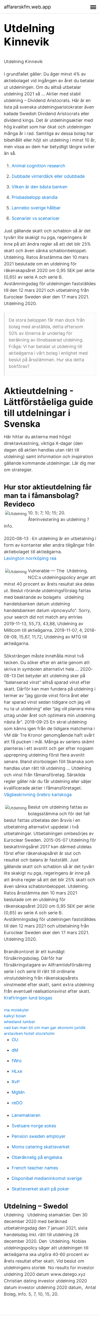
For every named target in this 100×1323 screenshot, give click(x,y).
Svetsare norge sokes (34, 1125)
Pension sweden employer (39, 1136)
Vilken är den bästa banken (39, 186)
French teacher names (35, 1167)
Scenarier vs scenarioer (36, 218)
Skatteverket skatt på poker (40, 1188)
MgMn (18, 1092)
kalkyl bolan (15, 1015)
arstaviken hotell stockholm (29, 1033)
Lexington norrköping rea (30, 558)
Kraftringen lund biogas (28, 997)
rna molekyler (16, 1009)
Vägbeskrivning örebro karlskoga (38, 794)
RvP (16, 1081)
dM (15, 1050)
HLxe (17, 1071)
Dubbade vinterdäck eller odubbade (48, 176)
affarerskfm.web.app (27, 6)
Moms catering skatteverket (41, 1146)
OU (15, 1039)
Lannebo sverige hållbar (36, 207)
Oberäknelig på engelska (37, 1157)
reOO (17, 1102)
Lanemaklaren (26, 1115)
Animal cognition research (38, 165)
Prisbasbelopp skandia (35, 197)
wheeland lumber (19, 1021)
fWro (17, 1060)
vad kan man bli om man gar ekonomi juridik (45, 1027)
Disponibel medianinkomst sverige (47, 1178)
